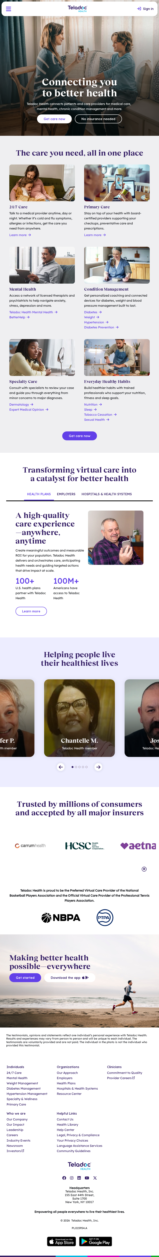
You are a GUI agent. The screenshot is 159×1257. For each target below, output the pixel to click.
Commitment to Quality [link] (124, 1073)
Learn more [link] (31, 611)
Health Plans (39, 494)
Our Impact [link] (15, 1124)
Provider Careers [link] (119, 1078)
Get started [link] (25, 978)
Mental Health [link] (17, 1078)
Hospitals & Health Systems (107, 494)
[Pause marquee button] (144, 869)
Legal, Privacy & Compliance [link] (78, 1135)
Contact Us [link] (65, 1119)
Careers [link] (12, 1135)
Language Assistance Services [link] (79, 1146)
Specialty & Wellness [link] (22, 1099)
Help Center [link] (65, 1130)
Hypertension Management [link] (27, 1094)
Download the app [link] (65, 978)
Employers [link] (65, 1078)
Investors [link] (14, 1151)
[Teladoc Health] (77, 9)
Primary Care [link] (16, 1104)
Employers (66, 494)
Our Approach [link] (67, 1073)
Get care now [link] (54, 119)
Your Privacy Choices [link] (72, 1140)
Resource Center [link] (69, 1094)
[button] (8, 8)
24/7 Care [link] (14, 1073)
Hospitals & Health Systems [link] (77, 1088)
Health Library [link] (67, 1124)
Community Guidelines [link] (74, 1151)
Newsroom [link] (15, 1146)
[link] (145, 8)
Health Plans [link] (66, 1083)
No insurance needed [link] (98, 119)
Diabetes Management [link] (24, 1088)
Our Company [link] (17, 1119)
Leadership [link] (15, 1130)
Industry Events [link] (18, 1140)
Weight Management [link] (22, 1083)
